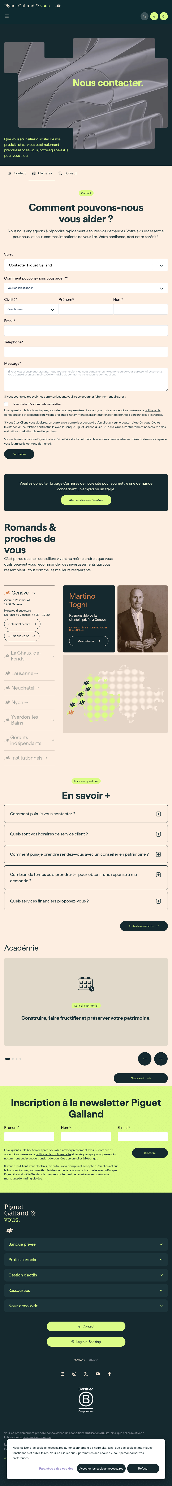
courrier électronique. (37, 1437)
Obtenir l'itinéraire (19, 624)
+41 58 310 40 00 (18, 636)
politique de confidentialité (53, 1154)
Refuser (143, 1468)
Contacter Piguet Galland (30, 265)
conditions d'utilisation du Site (89, 1433)
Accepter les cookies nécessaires (101, 1468)
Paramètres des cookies (56, 1468)
